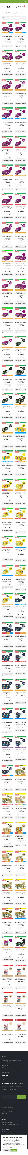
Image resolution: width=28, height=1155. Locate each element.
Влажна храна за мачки (7, 35)
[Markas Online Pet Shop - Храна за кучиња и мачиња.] (7, 7)
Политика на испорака (7, 1122)
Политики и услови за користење (10, 1124)
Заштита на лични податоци (9, 1126)
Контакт (4, 1131)
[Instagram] (25, 2)
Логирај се (4, 1113)
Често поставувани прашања (9, 1133)
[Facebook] (23, 2)
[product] (20, 828)
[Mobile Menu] (3, 7)
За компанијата (5, 1129)
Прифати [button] (13, 1150)
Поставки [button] (6, 1150)
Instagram (3, 1079)
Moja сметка (5, 1109)
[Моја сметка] (16, 7)
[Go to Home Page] (2, 12)
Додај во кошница (8, 46)
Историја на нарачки (7, 1111)
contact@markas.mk (6, 1069)
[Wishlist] (19, 7)
